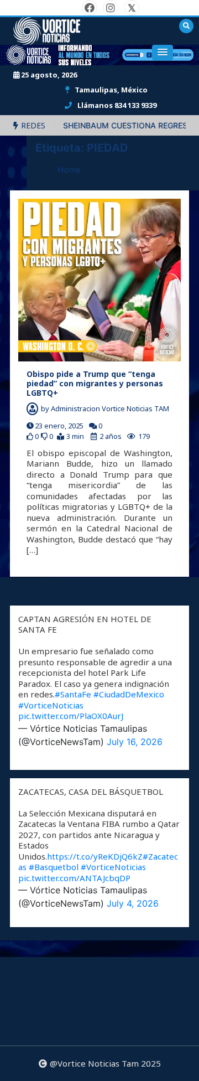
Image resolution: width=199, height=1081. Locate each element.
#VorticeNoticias (50, 705)
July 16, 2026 (135, 741)
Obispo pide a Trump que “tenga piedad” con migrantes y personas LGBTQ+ (95, 383)
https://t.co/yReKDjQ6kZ (95, 856)
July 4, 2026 (133, 903)
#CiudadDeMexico (128, 694)
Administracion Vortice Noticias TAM (110, 408)
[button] (162, 52)
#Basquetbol (53, 866)
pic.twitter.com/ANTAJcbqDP (74, 877)
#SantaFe (73, 694)
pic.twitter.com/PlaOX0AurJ (70, 715)
